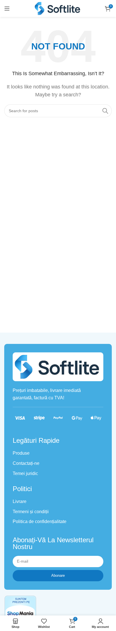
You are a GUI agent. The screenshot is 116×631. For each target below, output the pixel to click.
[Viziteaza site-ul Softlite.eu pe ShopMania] (20, 607)
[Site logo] (58, 8)
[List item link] (58, 453)
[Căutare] (105, 110)
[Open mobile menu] (7, 8)
